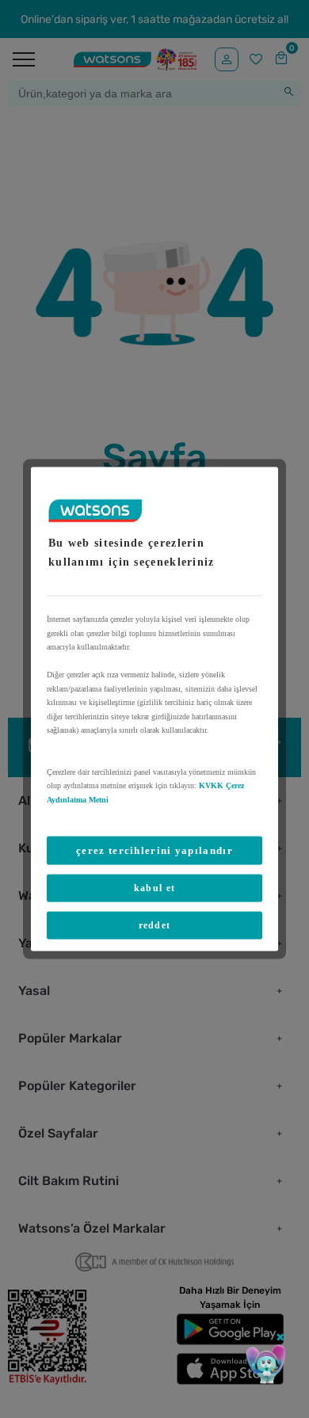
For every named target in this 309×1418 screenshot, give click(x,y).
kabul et (154, 888)
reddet (155, 925)
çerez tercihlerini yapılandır (154, 850)
